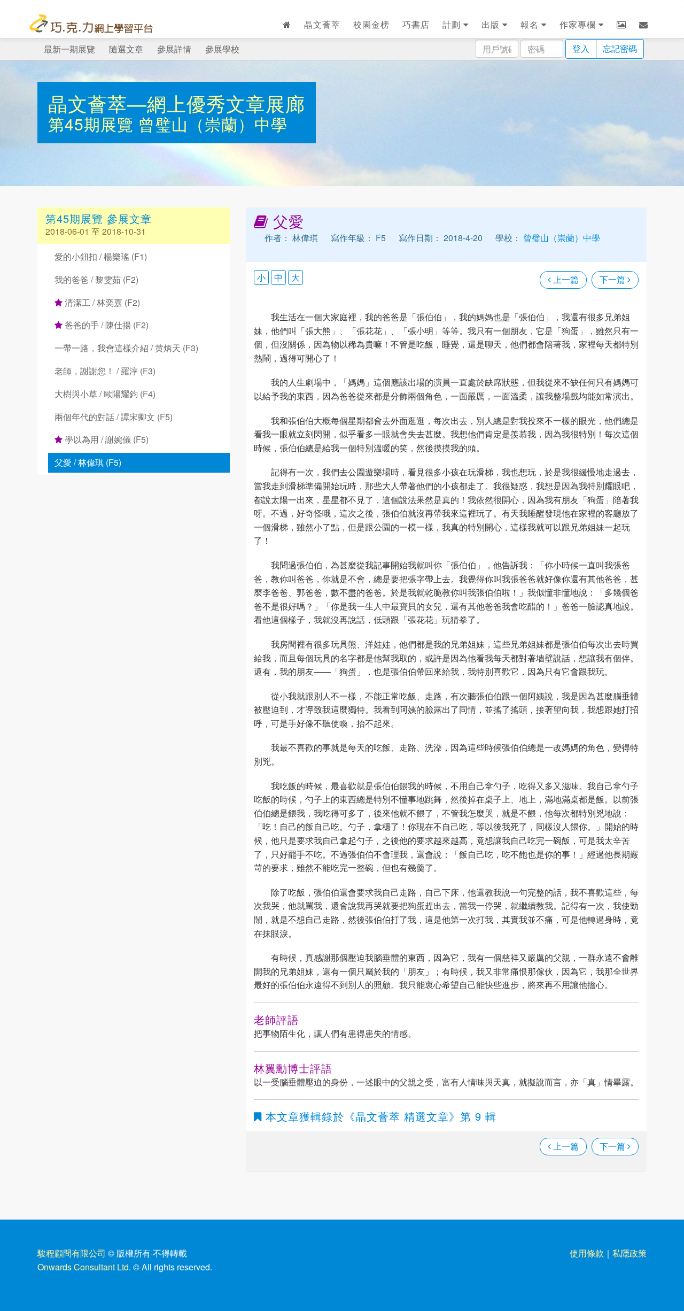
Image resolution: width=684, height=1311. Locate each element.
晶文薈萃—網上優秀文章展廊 (176, 103)
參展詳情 (174, 49)
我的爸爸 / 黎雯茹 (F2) (96, 279)
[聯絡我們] (644, 24)
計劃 (452, 24)
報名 (530, 24)
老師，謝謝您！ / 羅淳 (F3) (105, 371)
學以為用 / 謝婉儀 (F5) (106, 439)
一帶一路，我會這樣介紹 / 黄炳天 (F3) (126, 348)
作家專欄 (578, 24)
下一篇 (613, 279)
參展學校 (222, 49)
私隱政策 (629, 1253)
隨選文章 (126, 49)
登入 (580, 48)
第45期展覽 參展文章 (98, 218)
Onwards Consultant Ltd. (84, 1267)
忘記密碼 (620, 48)
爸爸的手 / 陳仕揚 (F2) (106, 325)
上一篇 (565, 279)
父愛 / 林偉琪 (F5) (88, 462)
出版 (491, 24)
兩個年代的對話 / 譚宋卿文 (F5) (114, 417)
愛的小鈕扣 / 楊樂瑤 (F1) (101, 256)
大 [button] (295, 277)
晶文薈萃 (322, 24)
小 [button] (261, 277)
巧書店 (416, 24)
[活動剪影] (621, 24)
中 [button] (278, 277)
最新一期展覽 (69, 49)
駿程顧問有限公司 (71, 1253)
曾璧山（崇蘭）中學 (212, 123)
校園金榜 (371, 24)
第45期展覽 (93, 123)
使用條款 (587, 1253)
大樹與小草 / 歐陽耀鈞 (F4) (105, 394)
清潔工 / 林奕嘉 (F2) (101, 302)
